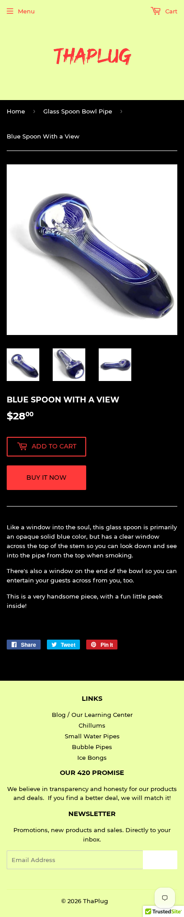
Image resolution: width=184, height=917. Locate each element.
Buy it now (46, 477)
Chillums (92, 725)
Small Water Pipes (92, 736)
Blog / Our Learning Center (92, 714)
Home (16, 111)
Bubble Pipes (92, 746)
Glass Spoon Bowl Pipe (77, 111)
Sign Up (160, 860)
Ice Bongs (92, 757)
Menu (26, 11)
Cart (170, 11)
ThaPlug (95, 900)
